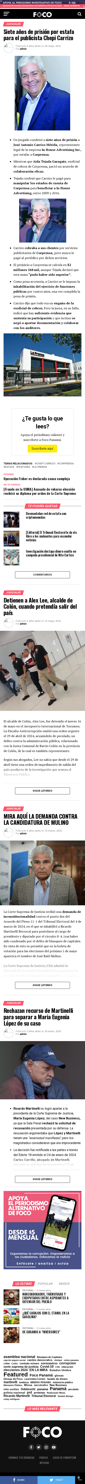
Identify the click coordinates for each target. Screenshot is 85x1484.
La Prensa (40, 467)
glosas (59, 1375)
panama (42, 1389)
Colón (14, 1364)
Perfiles (43, 1458)
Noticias (44, 1463)
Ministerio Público (13, 1385)
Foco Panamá (41, 1375)
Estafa (9, 467)
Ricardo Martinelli (17, 1395)
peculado (73, 1389)
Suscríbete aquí (42, 448)
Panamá (58, 1389)
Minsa (28, 1385)
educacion (67, 1367)
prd (29, 1392)
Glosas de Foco (13, 1379)
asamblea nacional (19, 1357)
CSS (57, 1367)
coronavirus (49, 1363)
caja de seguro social (15, 1360)
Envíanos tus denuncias (22, 1458)
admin (23, 49)
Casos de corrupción (64, 1458)
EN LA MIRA (38, 1369)
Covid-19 (47, 1366)
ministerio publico (63, 1382)
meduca (24, 1382)
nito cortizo (11, 1389)
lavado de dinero (57, 1379)
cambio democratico (39, 1360)
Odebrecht (28, 1389)
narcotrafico (41, 1385)
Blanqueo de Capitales (49, 1357)
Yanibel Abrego (65, 1396)
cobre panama (71, 1360)
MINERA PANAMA (40, 1382)
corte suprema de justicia (21, 1366)
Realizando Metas (56, 1393)
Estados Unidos (60, 1370)
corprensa (66, 463)
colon (7, 1363)
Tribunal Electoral (43, 1395)
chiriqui (58, 1360)
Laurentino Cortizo (35, 1379)
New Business (58, 1385)
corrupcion (67, 1363)
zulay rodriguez (12, 1399)
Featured (24, 467)
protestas (39, 1393)
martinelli (10, 1382)
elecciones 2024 (16, 1370)
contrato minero (29, 1363)
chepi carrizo (45, 463)
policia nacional (14, 1392)
